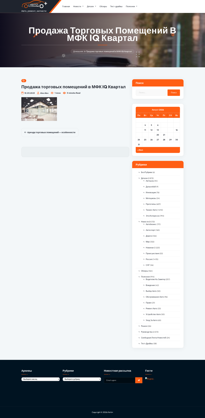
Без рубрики (146, 172)
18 (145, 135)
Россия (149, 259)
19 (151, 135)
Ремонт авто (151, 308)
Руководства (147, 332)
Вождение (150, 285)
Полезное (130, 6)
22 (170, 135)
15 (170, 130)
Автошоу (150, 181)
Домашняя (78, 51)
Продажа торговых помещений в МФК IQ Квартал (109, 51)
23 (177, 135)
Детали (90, 6)
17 (139, 135)
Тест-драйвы (116, 6)
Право (149, 302)
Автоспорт (150, 230)
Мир (147, 242)
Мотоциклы (151, 198)
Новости (77, 6)
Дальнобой (151, 186)
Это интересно (152, 216)
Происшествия (152, 253)
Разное (144, 326)
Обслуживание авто (155, 297)
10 (139, 130)
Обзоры (103, 6)
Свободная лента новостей (153, 337)
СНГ (148, 265)
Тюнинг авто (151, 210)
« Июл (140, 150)
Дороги (149, 236)
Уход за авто (151, 320)
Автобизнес (151, 224)
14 (164, 130)
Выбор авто (151, 291)
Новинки (150, 247)
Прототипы (151, 204)
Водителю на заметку (155, 279)
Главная (66, 6)
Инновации (151, 192)
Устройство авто (153, 314)
